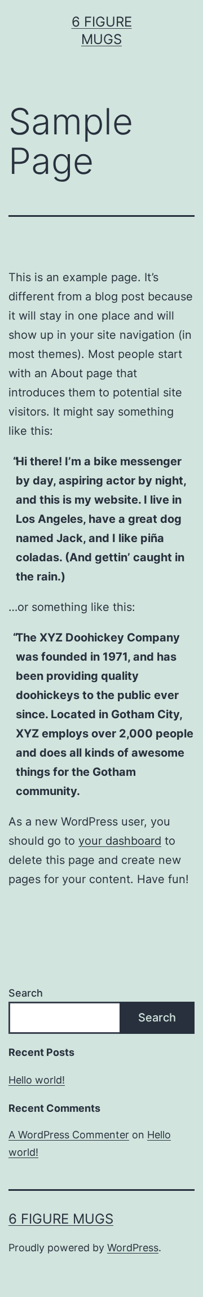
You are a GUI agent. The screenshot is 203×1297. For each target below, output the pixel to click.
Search (25, 993)
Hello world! (36, 1080)
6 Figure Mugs (60, 1219)
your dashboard (119, 841)
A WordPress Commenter (68, 1135)
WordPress (132, 1248)
